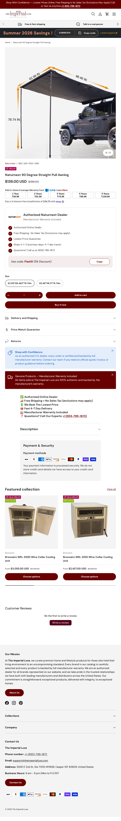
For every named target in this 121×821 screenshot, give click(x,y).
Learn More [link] (62, 190)
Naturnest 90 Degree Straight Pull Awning (31, 42)
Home (7, 42)
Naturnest (10, 163)
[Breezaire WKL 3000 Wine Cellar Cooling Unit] (31, 522)
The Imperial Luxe (20, 809)
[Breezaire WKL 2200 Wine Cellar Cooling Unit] (89, 522)
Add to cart (81, 295)
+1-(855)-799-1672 (36, 754)
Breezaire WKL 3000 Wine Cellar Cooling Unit (30, 558)
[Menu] (114, 14)
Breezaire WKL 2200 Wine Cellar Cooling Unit (88, 558)
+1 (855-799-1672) (75, 416)
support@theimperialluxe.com (30, 760)
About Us (14, 692)
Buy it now (60, 304)
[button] (107, 14)
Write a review (60, 622)
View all (111, 489)
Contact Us (15, 782)
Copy (100, 261)
